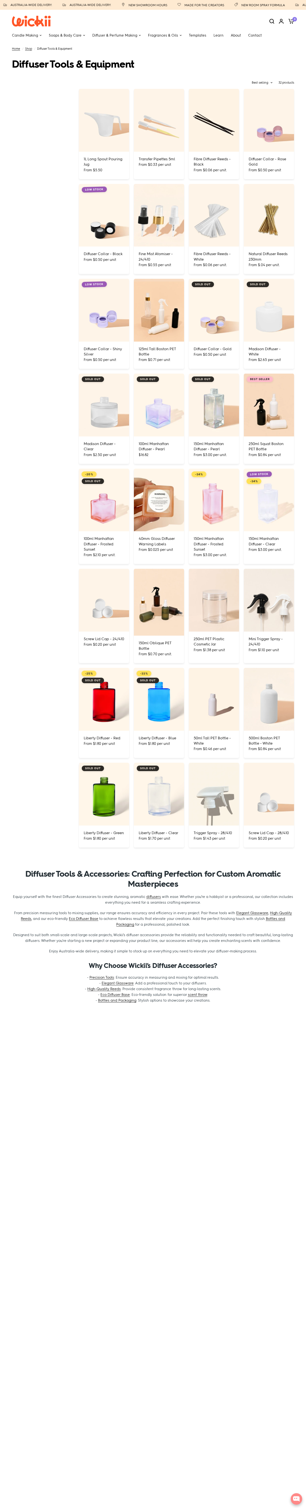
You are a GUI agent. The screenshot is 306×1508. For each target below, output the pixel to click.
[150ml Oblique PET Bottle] (159, 602)
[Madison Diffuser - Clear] (104, 405)
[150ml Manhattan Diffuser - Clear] (269, 500)
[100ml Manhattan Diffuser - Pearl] (159, 405)
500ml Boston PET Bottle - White (264, 741)
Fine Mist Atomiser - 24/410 (156, 256)
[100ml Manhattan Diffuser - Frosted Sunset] (104, 500)
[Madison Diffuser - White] (269, 310)
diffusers (153, 897)
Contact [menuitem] (255, 35)
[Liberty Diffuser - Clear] (159, 794)
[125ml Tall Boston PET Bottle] (159, 310)
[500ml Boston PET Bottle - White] (269, 699)
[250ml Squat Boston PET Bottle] (269, 405)
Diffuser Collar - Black (103, 254)
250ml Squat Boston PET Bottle (266, 446)
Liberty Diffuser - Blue (157, 738)
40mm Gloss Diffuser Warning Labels (157, 541)
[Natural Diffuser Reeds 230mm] (269, 215)
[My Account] (281, 21)
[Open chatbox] (296, 1499)
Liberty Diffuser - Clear (158, 833)
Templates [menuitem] (197, 35)
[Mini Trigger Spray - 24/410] (269, 600)
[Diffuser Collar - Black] (104, 215)
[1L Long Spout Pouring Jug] (104, 120)
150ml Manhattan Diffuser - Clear (264, 541)
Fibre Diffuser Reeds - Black (212, 161)
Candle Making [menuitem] (25, 35)
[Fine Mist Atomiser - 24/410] (159, 215)
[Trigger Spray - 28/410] (214, 794)
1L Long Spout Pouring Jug (103, 161)
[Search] (272, 21)
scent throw (197, 995)
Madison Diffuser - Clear (100, 446)
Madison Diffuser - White (265, 351)
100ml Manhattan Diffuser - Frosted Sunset (99, 544)
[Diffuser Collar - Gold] (214, 310)
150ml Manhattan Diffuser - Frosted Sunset (209, 544)
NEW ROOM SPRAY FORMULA (252, 5)
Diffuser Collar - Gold (212, 349)
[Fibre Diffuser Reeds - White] (214, 215)
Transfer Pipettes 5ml (157, 159)
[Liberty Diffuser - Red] (104, 699)
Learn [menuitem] (218, 35)
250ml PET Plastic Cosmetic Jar (209, 641)
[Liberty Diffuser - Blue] (159, 699)
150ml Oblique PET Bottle (155, 645)
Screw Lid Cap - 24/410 (104, 639)
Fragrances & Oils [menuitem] (163, 35)
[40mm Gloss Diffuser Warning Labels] (159, 500)
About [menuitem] (236, 35)
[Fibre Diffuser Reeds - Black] (214, 120)
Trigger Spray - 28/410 (213, 833)
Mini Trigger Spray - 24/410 (266, 641)
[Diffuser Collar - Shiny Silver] (104, 310)
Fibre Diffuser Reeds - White (212, 256)
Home (16, 48)
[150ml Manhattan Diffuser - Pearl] (214, 405)
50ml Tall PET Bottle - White (212, 741)
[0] (290, 21)
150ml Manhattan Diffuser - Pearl (209, 446)
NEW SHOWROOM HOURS (137, 5)
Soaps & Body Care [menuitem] (65, 35)
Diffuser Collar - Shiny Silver (103, 351)
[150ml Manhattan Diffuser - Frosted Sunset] (214, 500)
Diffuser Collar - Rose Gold (267, 161)
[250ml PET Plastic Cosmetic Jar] (214, 600)
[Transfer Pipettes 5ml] (159, 120)
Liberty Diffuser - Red (102, 738)
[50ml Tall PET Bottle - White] (214, 699)
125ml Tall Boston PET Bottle (157, 351)
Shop (28, 48)
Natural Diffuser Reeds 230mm (268, 256)
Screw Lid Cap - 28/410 (269, 833)
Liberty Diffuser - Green (104, 833)
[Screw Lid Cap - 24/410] (104, 600)
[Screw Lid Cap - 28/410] (269, 794)
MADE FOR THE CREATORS (193, 5)
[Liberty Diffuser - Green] (104, 794)
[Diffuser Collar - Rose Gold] (269, 120)
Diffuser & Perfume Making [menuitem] (114, 35)
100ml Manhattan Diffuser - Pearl (154, 446)
